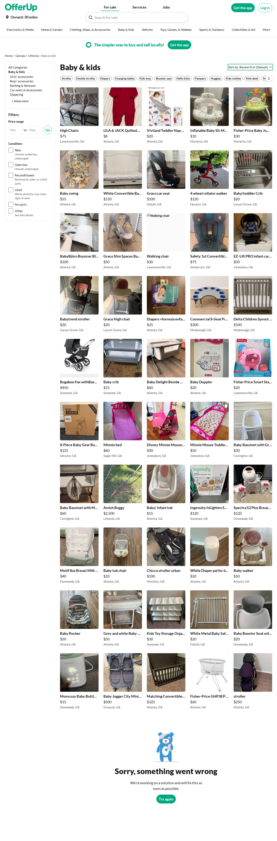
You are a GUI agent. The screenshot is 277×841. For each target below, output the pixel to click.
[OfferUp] (21, 8)
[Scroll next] (269, 78)
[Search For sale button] (90, 17)
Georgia (20, 55)
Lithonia (33, 55)
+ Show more (20, 101)
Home (9, 55)
